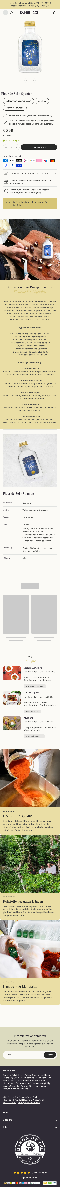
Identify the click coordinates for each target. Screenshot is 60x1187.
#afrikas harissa (32, 711)
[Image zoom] (30, 46)
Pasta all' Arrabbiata (33, 668)
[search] (11, 13)
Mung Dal (28, 717)
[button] (39, 147)
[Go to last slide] (26, 80)
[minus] (6, 147)
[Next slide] (33, 80)
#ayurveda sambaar (34, 736)
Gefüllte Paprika (31, 692)
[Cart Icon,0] (54, 13)
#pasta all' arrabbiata (35, 686)
